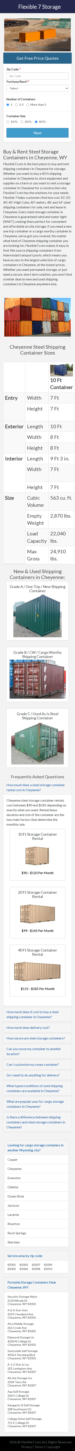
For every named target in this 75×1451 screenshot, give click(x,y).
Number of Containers (20, 99)
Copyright (53, 1447)
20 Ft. (28, 121)
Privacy (26, 1447)
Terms (38, 1447)
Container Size (15, 116)
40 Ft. (42, 121)
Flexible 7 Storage (39, 6)
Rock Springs (17, 1233)
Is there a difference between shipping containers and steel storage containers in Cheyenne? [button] (35, 1122)
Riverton (14, 1224)
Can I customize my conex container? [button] (32, 1064)
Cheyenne (14, 1169)
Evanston (14, 1178)
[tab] (37, 787)
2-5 (21, 104)
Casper (13, 1159)
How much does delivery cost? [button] (28, 1027)
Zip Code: (13, 69)
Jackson (13, 1205)
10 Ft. (14, 121)
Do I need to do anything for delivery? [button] (33, 1075)
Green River (16, 1196)
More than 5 (38, 104)
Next (38, 133)
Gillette (13, 1187)
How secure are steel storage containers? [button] (35, 1038)
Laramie (13, 1215)
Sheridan (14, 1242)
